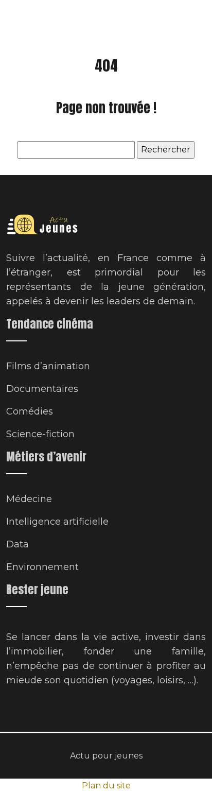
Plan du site (106, 785)
